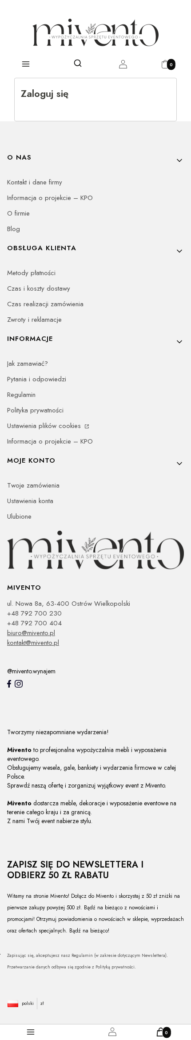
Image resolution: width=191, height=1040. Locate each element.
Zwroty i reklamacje (34, 319)
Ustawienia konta (30, 501)
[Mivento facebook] (9, 684)
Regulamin (21, 395)
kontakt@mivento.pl (33, 643)
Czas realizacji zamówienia (45, 304)
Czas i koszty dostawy (38, 288)
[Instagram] (19, 684)
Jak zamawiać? (27, 363)
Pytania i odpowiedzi (36, 379)
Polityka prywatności (35, 410)
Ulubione (19, 516)
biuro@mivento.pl (31, 633)
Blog (13, 229)
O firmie (18, 213)
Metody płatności (31, 273)
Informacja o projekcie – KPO (50, 198)
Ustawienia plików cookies (45, 426)
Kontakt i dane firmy (34, 182)
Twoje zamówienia (33, 485)
